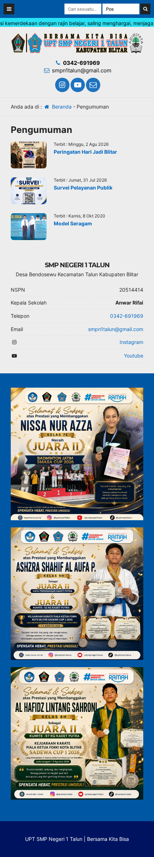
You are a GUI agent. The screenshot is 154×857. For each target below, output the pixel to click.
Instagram (131, 342)
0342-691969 (81, 62)
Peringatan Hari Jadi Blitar (85, 152)
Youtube (133, 356)
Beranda (61, 107)
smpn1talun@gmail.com (81, 70)
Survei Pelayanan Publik (83, 188)
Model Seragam (73, 223)
